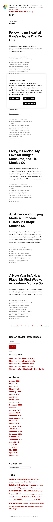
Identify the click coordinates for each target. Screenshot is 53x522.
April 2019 (13, 453)
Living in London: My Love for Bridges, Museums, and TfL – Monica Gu (24, 157)
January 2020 (14, 429)
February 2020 (15, 426)
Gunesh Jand (14, 57)
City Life (27, 62)
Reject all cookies (29, 98)
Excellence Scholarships (16, 59)
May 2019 (13, 450)
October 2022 (14, 408)
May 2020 (13, 421)
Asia (16, 12)
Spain (37, 496)
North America (24, 12)
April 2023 (13, 397)
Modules (29, 68)
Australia (28, 479)
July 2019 (13, 445)
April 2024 (13, 386)
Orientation (27, 132)
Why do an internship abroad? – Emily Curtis (26, 369)
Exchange (41, 485)
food (22, 66)
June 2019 (13, 447)
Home (11, 12)
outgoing (11, 496)
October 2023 (14, 394)
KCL (40, 487)
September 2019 (15, 439)
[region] (26, 91)
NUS (36, 494)
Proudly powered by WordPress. (31, 516)
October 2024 (14, 381)
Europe (15, 64)
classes (11, 64)
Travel (30, 503)
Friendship (26, 66)
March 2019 (13, 455)
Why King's (25, 71)
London (11, 132)
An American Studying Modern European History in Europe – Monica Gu (26, 220)
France (13, 487)
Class (38, 479)
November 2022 (15, 405)
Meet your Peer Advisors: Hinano (22, 358)
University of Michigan (35, 503)
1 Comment (13, 262)
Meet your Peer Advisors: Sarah (21, 366)
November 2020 (15, 416)
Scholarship (18, 134)
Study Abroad (18, 71)
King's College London (14, 68)
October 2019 (14, 437)
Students (23, 500)
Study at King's (19, 503)
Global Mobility (24, 488)
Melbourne (14, 494)
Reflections (28, 69)
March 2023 (14, 400)
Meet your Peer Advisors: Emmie (22, 361)
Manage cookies (15, 98)
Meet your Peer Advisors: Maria (21, 364)
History (16, 130)
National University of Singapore (28, 494)
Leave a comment (15, 73)
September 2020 (16, 418)
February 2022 (15, 410)
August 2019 (14, 442)
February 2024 (15, 392)
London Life (23, 68)
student (23, 134)
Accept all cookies (29, 103)
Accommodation (20, 62)
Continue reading (15, 114)
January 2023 (14, 402)
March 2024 (14, 389)
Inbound (25, 59)
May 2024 (13, 384)
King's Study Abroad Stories (19, 5)
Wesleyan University (38, 506)
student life (12, 71)
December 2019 (15, 431)
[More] (32, 12)
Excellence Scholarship (22, 64)
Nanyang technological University (17, 69)
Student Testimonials (30, 500)
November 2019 (15, 434)
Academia (13, 62)
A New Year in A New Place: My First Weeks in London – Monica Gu (26, 279)
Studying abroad (25, 503)
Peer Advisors (17, 496)
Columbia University (18, 127)
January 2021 (14, 413)
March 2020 (14, 423)
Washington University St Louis (26, 506)
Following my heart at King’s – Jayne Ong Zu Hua (25, 36)
